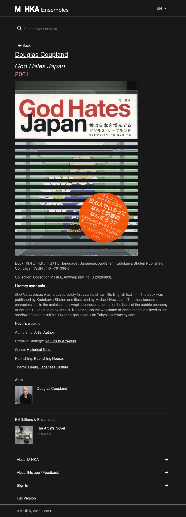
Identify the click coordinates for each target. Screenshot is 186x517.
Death (33, 367)
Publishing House (48, 358)
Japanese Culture (54, 367)
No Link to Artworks (60, 340)
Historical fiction (39, 349)
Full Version (26, 498)
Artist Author (44, 332)
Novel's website (27, 323)
